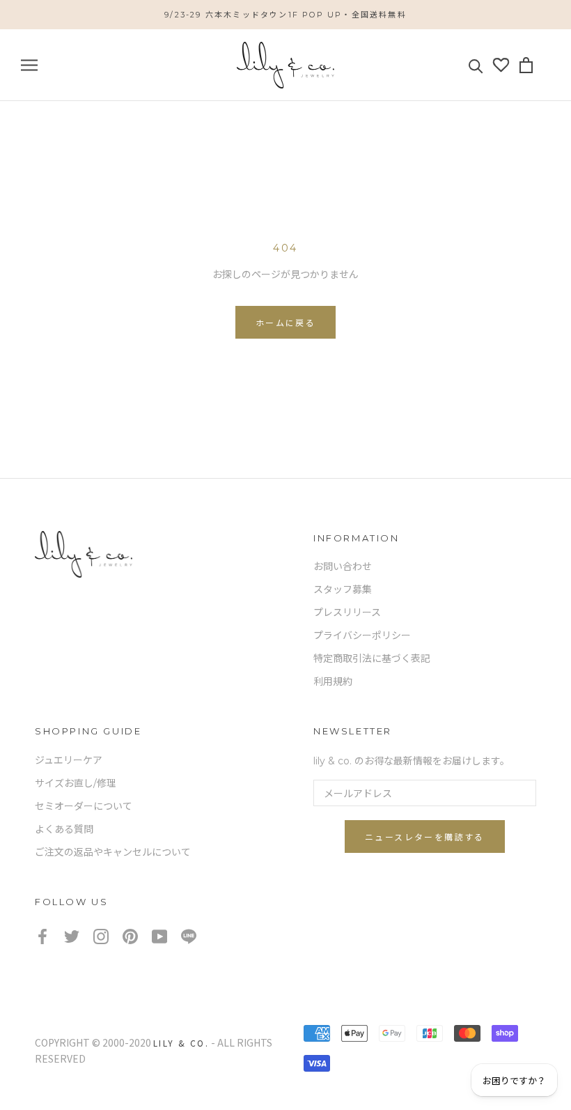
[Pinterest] (130, 935)
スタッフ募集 (342, 589)
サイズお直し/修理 (75, 783)
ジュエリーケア (68, 760)
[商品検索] (476, 65)
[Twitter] (71, 935)
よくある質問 (64, 829)
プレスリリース (347, 612)
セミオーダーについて (83, 806)
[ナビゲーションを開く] (29, 65)
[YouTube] (159, 935)
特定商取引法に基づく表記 (371, 658)
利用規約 (332, 681)
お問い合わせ (342, 566)
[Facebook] (42, 935)
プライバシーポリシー (362, 635)
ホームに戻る (285, 323)
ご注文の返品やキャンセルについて (113, 852)
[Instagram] (101, 935)
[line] (188, 935)
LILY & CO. (181, 1043)
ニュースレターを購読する (425, 837)
